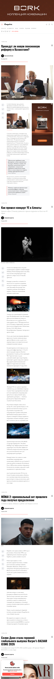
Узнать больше (14, 671)
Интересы (33, 28)
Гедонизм (27, 28)
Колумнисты (10, 28)
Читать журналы (15, 31)
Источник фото (10, 129)
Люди (16, 28)
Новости (3, 28)
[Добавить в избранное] (52, 45)
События (21, 28)
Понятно (12, 674)
